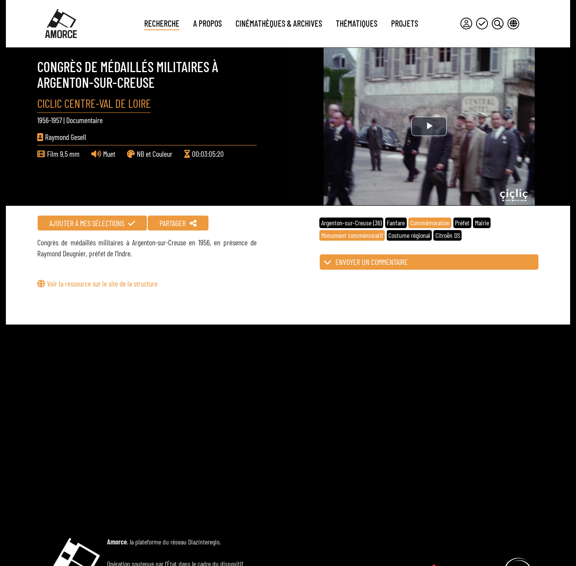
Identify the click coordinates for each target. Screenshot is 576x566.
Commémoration (430, 222)
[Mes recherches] (498, 23)
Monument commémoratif (352, 235)
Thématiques (356, 23)
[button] (429, 262)
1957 (56, 120)
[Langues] (513, 23)
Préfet (462, 222)
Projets (404, 23)
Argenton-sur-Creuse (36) (351, 222)
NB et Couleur (154, 153)
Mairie (482, 222)
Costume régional (409, 235)
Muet (109, 153)
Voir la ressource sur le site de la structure (102, 283)
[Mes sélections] (482, 23)
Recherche (161, 23)
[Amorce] (60, 23)
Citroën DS (447, 235)
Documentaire (84, 120)
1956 (43, 120)
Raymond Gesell (65, 137)
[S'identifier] (466, 23)
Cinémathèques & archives (278, 23)
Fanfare (396, 222)
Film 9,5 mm (63, 153)
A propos (207, 23)
